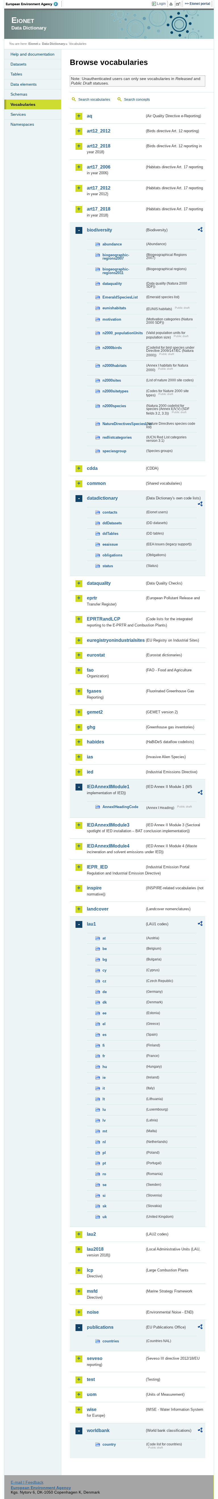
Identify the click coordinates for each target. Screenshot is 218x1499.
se (104, 1185)
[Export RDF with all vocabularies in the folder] (200, 230)
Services (18, 114)
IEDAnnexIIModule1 (108, 786)
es (104, 1035)
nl (104, 1142)
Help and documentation (32, 54)
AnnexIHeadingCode (120, 807)
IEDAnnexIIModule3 (108, 825)
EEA (34, 4)
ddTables (110, 533)
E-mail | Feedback (27, 1482)
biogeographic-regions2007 (115, 257)
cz (104, 981)
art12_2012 (98, 131)
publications (100, 1327)
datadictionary (102, 498)
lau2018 (95, 1249)
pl (104, 1153)
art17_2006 (98, 167)
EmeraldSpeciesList (120, 297)
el (104, 1024)
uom (92, 1394)
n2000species (114, 406)
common (96, 483)
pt (104, 1163)
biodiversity (99, 230)
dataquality (112, 283)
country (109, 1444)
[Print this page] (172, 4)
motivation (111, 319)
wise (92, 1409)
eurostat (96, 655)
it (103, 1088)
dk (104, 1002)
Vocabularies (23, 104)
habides (95, 741)
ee (104, 1013)
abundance (112, 244)
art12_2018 (98, 146)
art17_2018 (98, 209)
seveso (94, 1358)
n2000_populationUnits (122, 333)
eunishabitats (114, 308)
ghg (91, 727)
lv (104, 1120)
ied (90, 772)
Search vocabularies (94, 99)
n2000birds (112, 348)
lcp (90, 1270)
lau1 (91, 924)
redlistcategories (117, 437)
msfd (92, 1291)
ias (90, 756)
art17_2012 (98, 188)
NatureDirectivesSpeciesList (123, 424)
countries (110, 1341)
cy (104, 970)
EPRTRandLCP (103, 619)
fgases (94, 691)
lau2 (91, 1234)
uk (104, 1217)
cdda (92, 468)
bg (104, 959)
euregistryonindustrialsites (116, 640)
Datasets (18, 64)
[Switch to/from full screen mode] (179, 4)
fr (103, 1056)
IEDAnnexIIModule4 (108, 846)
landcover (97, 909)
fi (103, 1045)
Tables (16, 74)
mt (104, 1131)
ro (104, 1174)
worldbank (98, 1430)
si (104, 1195)
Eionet (33, 43)
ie (104, 1077)
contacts (109, 512)
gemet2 (95, 712)
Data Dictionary (53, 43)
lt (103, 1099)
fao (90, 670)
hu (104, 1067)
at (104, 938)
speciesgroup (114, 451)
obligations (112, 555)
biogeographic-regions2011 (115, 271)
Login (161, 3)
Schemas (19, 94)
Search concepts (137, 99)
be (104, 949)
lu (104, 1109)
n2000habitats (114, 365)
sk (104, 1206)
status (107, 566)
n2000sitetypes (115, 391)
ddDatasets (112, 523)
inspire (94, 888)
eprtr (92, 598)
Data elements (24, 84)
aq (89, 115)
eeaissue (110, 544)
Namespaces (22, 124)
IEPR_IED (97, 867)
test (91, 1379)
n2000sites (111, 380)
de (104, 992)
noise (93, 1312)
